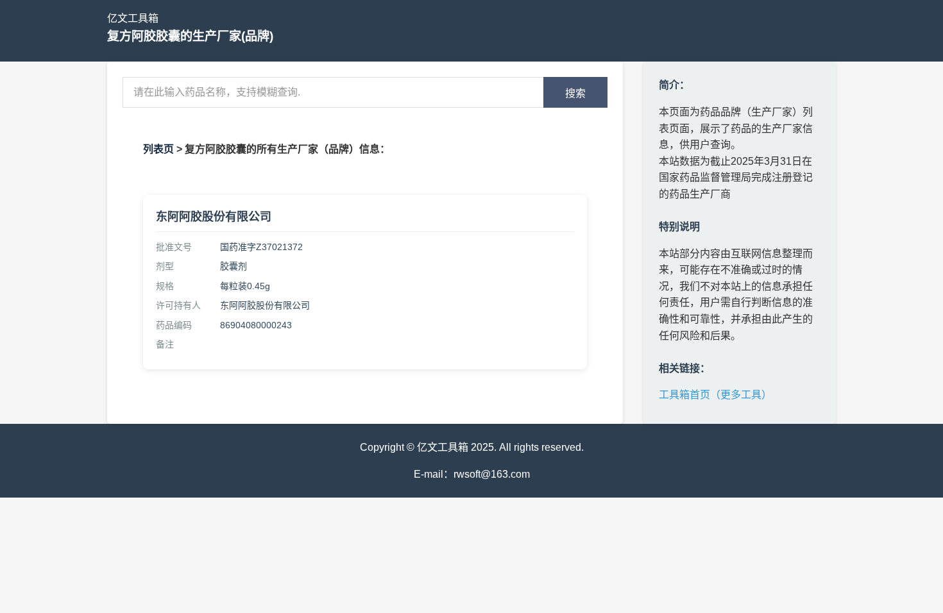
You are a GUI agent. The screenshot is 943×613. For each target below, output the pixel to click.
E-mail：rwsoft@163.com (472, 474)
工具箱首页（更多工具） (715, 394)
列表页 (158, 149)
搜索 (575, 93)
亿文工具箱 (132, 18)
